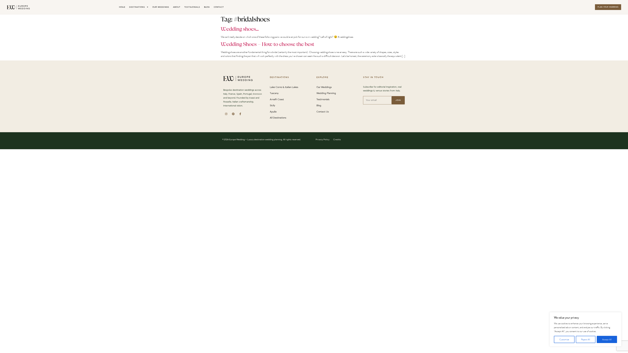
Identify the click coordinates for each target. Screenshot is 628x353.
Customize (564, 339)
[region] (585, 329)
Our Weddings (160, 7)
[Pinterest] (233, 114)
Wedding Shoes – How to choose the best (267, 44)
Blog (207, 7)
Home (122, 7)
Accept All (607, 339)
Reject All (585, 339)
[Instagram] (226, 114)
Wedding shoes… (240, 29)
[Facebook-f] (240, 114)
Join (398, 100)
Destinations (137, 7)
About (176, 7)
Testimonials (192, 7)
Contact (219, 7)
